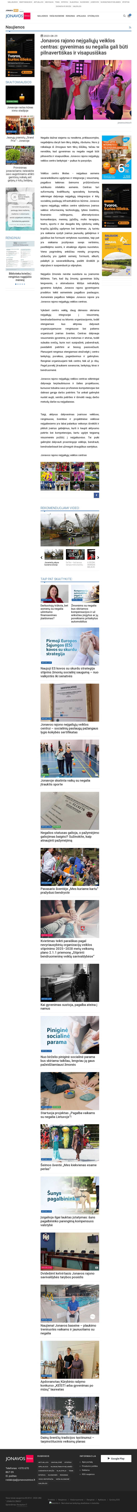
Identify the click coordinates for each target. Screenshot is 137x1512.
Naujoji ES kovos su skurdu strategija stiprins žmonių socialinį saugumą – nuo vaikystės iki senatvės (69, 672)
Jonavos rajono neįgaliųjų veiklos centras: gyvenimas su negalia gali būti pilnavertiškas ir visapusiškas (84, 47)
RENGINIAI (64, 1475)
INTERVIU (42, 1475)
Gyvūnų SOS (114, 1500)
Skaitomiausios (25, 2)
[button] (15, 284)
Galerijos (77, 6)
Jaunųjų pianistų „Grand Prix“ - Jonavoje (20, 139)
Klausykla (74, 2)
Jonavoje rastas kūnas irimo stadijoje (20, 109)
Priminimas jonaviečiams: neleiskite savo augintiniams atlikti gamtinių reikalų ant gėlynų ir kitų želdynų (20, 174)
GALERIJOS (42, 1483)
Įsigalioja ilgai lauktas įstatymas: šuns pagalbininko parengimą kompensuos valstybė (68, 1221)
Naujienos (62, 1500)
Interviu (64, 2)
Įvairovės (95, 2)
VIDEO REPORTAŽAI (45, 1479)
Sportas (125, 2)
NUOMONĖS (53, 1475)
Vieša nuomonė (76, 1500)
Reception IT (22, 1505)
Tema (57, 2)
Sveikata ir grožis (63, 6)
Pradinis (51, 1500)
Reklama (86, 1470)
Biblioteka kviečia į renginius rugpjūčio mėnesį (20, 277)
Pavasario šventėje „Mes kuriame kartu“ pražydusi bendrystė (69, 891)
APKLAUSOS (43, 1467)
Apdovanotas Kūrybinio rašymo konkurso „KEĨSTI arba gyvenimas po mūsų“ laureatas (67, 1385)
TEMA (71, 1471)
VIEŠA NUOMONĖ (62, 1479)
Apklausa (102, 1500)
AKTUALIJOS (43, 1462)
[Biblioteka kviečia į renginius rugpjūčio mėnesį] (17, 256)
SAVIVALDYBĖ (56, 1462)
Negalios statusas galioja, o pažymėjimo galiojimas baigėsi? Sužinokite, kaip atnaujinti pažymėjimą (70, 836)
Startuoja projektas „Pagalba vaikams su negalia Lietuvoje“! (68, 1115)
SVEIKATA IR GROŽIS (46, 1471)
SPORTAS (68, 1462)
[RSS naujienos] (130, 27)
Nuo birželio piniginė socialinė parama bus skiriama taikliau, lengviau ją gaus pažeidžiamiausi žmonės (68, 1061)
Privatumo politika (90, 1466)
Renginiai (90, 1500)
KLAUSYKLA (61, 1471)
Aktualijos (38, 2)
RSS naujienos (88, 1474)
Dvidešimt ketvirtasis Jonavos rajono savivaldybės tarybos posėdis (67, 1275)
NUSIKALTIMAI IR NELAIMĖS (61, 1467)
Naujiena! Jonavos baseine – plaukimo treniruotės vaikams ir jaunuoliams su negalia (68, 1329)
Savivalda (49, 2)
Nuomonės (84, 2)
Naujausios (13, 2)
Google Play (117, 1458)
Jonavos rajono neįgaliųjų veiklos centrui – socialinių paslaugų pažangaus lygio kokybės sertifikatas (69, 728)
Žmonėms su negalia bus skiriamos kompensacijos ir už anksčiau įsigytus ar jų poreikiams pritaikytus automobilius (84, 613)
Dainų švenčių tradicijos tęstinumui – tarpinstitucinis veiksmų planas (67, 1439)
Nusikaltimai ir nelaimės (111, 2)
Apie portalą (87, 1462)
